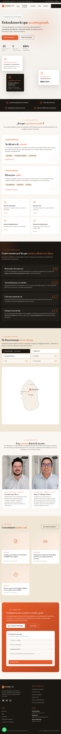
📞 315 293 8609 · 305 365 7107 (9, 1)
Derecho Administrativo (38, 700)
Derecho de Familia (37, 694)
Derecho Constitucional (38, 702)
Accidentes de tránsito (38, 689)
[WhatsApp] (10, 700)
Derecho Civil (35, 697)
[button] (4, 729)
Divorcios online (36, 692)
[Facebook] (3, 700)
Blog (39, 6)
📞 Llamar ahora (32, 626)
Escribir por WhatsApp (16, 626)
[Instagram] (6, 700)
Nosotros (33, 6)
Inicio (18, 6)
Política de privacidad (7, 719)
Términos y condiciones (8, 722)
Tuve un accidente (10, 37)
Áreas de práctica (24, 6)
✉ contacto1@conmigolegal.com (25, 1)
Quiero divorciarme (26, 37)
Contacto (45, 6)
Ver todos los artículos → (50, 527)
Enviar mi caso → (15, 662)
